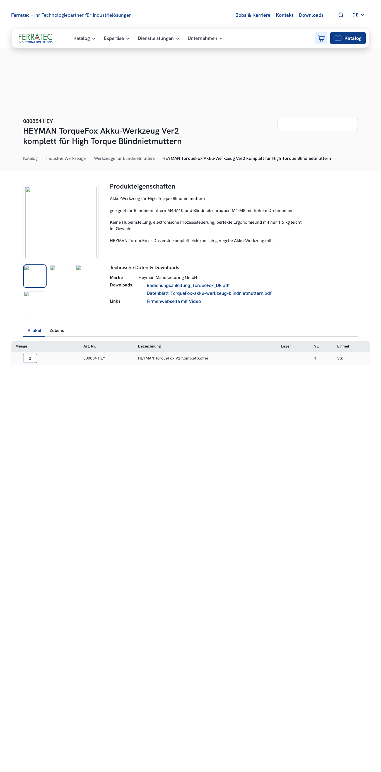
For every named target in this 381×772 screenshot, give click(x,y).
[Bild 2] (61, 276)
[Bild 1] (35, 276)
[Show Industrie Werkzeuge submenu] (89, 159)
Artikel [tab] (34, 330)
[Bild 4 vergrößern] (61, 222)
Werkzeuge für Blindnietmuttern (124, 158)
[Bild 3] (87, 276)
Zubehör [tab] (58, 330)
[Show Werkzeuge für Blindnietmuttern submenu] (158, 159)
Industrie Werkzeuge (66, 158)
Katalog (352, 38)
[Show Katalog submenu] (41, 159)
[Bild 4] (35, 302)
